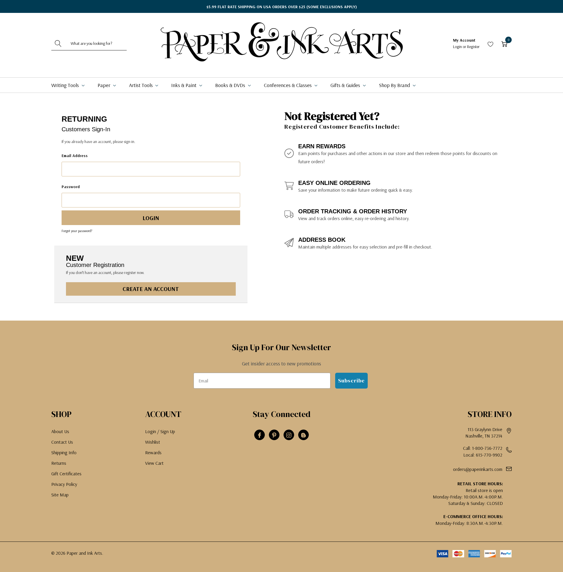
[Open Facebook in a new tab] (259, 435)
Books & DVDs (230, 85)
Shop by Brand (395, 85)
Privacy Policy (64, 484)
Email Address (75, 155)
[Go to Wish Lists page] (491, 43)
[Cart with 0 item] (504, 43)
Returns (58, 463)
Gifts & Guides (345, 85)
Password (71, 186)
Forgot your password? (77, 231)
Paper (104, 85)
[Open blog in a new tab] (303, 435)
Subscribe (351, 380)
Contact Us (62, 442)
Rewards (153, 452)
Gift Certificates (66, 473)
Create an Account (151, 288)
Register (473, 46)
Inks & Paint (184, 85)
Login (458, 46)
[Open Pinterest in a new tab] (274, 435)
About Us (60, 431)
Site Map (60, 495)
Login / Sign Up (160, 431)
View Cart (154, 463)
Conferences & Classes (288, 85)
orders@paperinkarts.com (477, 469)
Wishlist (152, 442)
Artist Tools (141, 85)
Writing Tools (65, 85)
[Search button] (58, 43)
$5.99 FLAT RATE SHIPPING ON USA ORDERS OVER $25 (281, 6)
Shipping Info (64, 452)
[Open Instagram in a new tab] (289, 435)
